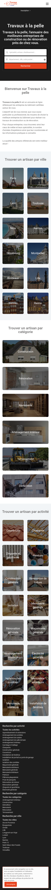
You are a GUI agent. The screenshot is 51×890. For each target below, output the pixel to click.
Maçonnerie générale (10, 765)
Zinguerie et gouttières (11, 787)
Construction (7, 802)
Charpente (6, 747)
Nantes (5, 840)
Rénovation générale (10, 785)
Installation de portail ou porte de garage (18, 757)
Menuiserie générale (10, 770)
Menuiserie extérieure (10, 767)
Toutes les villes (9, 820)
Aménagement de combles (12, 735)
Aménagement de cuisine (12, 738)
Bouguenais (7, 825)
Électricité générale (9, 790)
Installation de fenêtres (11, 755)
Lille (3, 830)
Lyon (4, 838)
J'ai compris (10, 884)
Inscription (25, 11)
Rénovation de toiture (10, 782)
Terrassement (7, 812)
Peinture (5, 775)
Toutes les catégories (11, 797)
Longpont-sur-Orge (9, 833)
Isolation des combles (10, 762)
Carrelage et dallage (10, 745)
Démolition (6, 805)
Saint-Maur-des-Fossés (11, 845)
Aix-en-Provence (8, 823)
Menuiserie (6, 807)
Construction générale (10, 750)
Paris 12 (5, 843)
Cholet (4, 828)
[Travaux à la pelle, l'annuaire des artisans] (10, 3)
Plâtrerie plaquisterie (10, 777)
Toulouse (5, 847)
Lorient (5, 835)
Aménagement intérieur (11, 742)
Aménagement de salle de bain (14, 740)
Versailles (6, 850)
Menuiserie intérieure (10, 772)
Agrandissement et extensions (14, 733)
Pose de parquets (9, 780)
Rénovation (6, 810)
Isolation (5, 760)
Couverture (6, 752)
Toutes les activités (10, 730)
